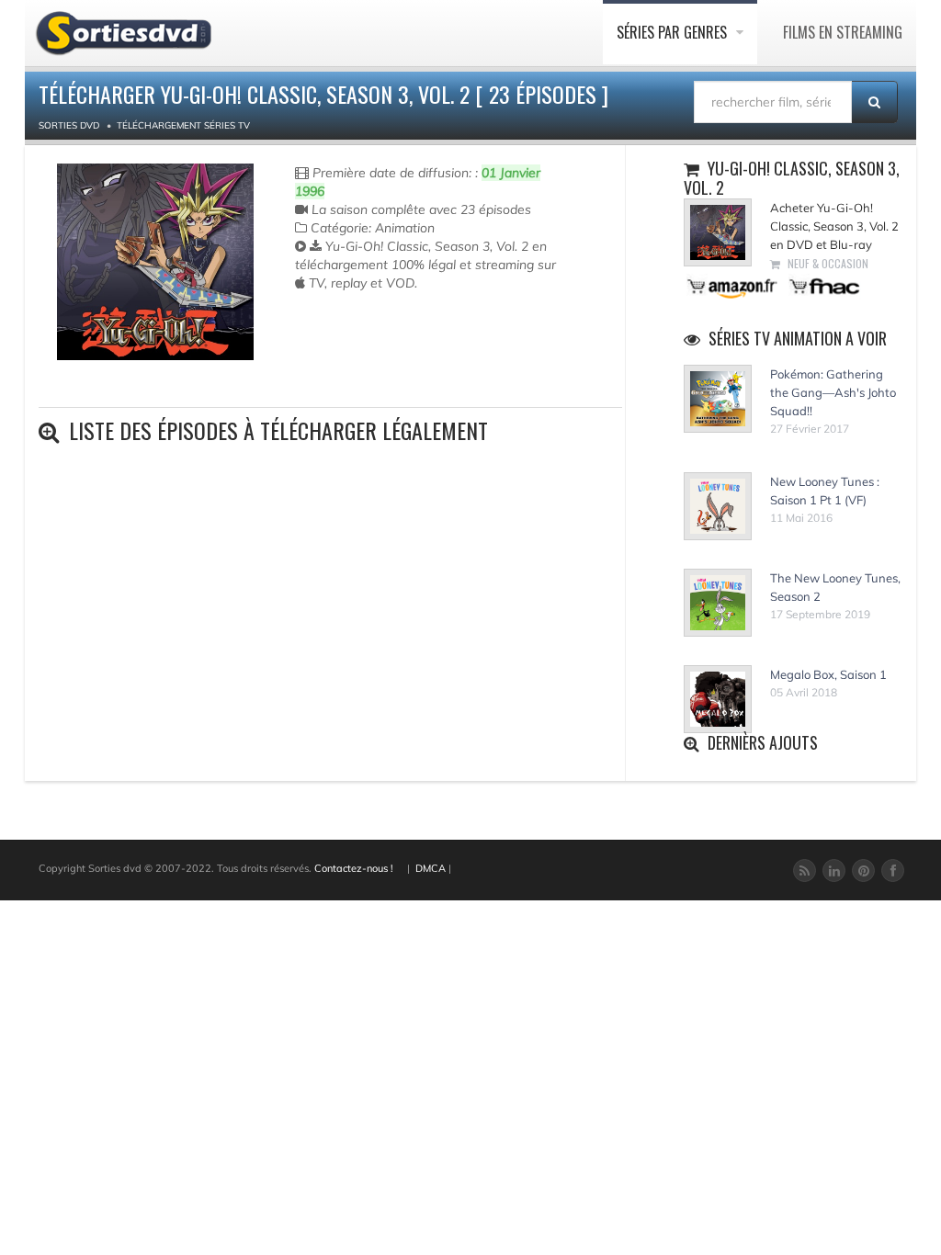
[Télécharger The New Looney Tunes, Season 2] (717, 602)
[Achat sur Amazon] (733, 285)
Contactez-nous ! (353, 868)
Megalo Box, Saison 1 (828, 674)
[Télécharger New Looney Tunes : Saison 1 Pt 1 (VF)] (717, 506)
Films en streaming (842, 32)
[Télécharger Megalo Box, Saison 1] (717, 699)
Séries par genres (674, 32)
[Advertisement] (402, 365)
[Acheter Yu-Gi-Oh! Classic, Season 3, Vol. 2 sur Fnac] (823, 285)
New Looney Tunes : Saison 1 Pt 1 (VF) (824, 490)
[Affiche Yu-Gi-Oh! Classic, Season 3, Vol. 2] (155, 262)
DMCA (430, 868)
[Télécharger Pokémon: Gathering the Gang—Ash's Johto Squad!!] (717, 398)
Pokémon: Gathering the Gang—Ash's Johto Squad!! (833, 392)
